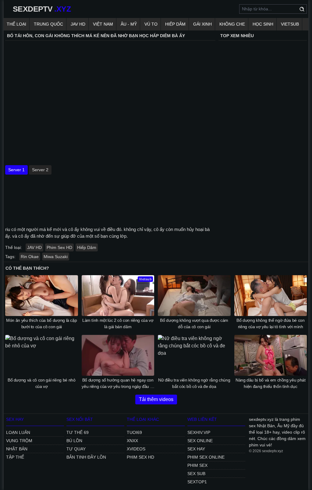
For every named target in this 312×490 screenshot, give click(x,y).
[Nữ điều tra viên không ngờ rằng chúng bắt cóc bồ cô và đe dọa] (194, 355)
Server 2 (40, 169)
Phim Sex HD (59, 247)
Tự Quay (76, 448)
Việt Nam (103, 24)
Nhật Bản (16, 448)
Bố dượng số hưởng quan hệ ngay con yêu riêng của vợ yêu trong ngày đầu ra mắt (118, 384)
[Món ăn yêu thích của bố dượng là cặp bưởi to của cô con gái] (41, 295)
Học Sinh (263, 24)
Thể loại (16, 24)
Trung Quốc (48, 24)
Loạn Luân (18, 432)
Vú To (151, 24)
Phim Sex (197, 465)
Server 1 (16, 169)
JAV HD (78, 24)
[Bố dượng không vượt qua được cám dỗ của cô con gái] (194, 295)
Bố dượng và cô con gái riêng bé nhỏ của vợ (42, 383)
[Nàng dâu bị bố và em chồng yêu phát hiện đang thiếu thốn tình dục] (270, 355)
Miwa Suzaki (56, 256)
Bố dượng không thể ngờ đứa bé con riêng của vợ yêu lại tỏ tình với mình (270, 323)
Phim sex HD (140, 457)
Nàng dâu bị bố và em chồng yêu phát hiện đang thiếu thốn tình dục (271, 383)
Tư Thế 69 (77, 432)
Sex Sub (196, 473)
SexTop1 (197, 481)
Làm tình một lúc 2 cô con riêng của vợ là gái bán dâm (118, 323)
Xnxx (132, 440)
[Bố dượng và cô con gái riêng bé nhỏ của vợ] (41, 355)
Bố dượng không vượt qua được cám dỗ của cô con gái (194, 323)
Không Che (232, 24)
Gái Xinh (202, 24)
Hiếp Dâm (175, 24)
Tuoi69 (134, 432)
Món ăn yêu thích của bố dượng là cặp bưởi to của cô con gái (41, 323)
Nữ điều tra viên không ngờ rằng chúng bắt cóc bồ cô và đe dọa (194, 383)
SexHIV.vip (198, 432)
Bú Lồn (74, 440)
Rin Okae (30, 256)
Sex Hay (196, 448)
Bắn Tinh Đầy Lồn (86, 457)
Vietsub (290, 24)
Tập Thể (15, 457)
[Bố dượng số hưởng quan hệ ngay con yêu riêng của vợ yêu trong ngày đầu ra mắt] (118, 355)
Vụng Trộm (19, 440)
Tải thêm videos (156, 399)
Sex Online (200, 440)
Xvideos (136, 448)
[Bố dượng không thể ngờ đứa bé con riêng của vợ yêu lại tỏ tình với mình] (270, 295)
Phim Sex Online (206, 457)
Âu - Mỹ (129, 24)
